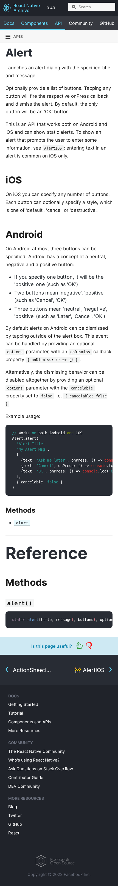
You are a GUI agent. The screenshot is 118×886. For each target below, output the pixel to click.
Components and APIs (29, 721)
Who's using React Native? (34, 760)
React (13, 833)
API (58, 23)
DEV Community (24, 786)
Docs (9, 23)
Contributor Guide (25, 777)
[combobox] (91, 7)
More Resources (24, 730)
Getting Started (23, 704)
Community (81, 23)
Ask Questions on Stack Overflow (40, 768)
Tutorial (15, 713)
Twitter (15, 815)
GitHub (107, 23)
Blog (12, 806)
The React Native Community (36, 751)
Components (34, 23)
